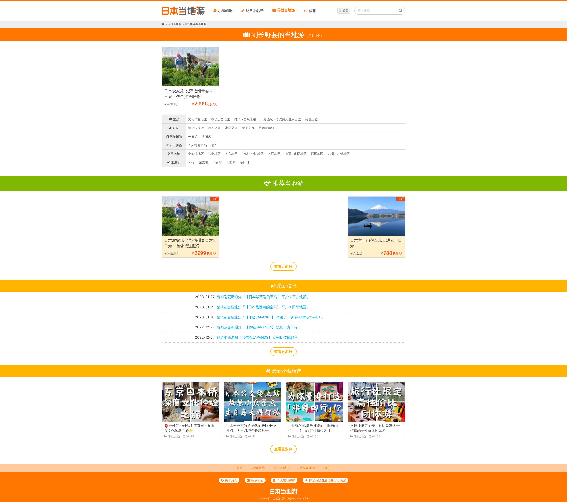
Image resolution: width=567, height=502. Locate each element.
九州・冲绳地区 (339, 154)
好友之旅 (214, 128)
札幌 (191, 162)
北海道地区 (196, 154)
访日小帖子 (255, 10)
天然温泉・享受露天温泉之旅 (280, 119)
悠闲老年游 (266, 128)
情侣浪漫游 (196, 128)
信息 (312, 10)
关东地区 (231, 154)
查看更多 (281, 266)
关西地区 (274, 154)
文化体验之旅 (197, 119)
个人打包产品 (197, 145)
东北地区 (214, 154)
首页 (240, 468)
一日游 (193, 136)
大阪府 (231, 162)
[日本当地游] (183, 13)
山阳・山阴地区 (296, 154)
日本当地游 (274, 498)
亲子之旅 (248, 128)
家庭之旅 (231, 128)
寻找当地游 (286, 10)
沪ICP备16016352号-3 (296, 498)
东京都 (203, 162)
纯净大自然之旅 (245, 119)
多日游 (206, 136)
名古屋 (217, 162)
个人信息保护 (286, 480)
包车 (214, 145)
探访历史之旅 (220, 119)
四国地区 (317, 154)
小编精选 (225, 10)
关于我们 (231, 480)
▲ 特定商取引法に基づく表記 (325, 480)
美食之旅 (311, 119)
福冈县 (244, 162)
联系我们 (257, 480)
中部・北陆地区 (253, 154)
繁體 (345, 10)
